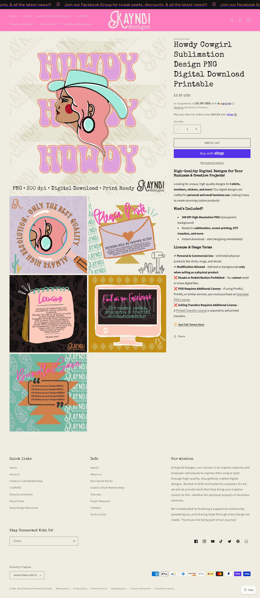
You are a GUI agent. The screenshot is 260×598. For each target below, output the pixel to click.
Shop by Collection (21, 494)
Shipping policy (119, 588)
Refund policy (62, 588)
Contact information (140, 588)
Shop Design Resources (24, 507)
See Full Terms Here (191, 325)
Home (13, 467)
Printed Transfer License (191, 310)
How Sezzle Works (101, 481)
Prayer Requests (100, 501)
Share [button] (181, 336)
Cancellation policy (164, 588)
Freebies (95, 507)
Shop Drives (17, 501)
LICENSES (15, 487)
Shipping (178, 107)
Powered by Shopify (42, 588)
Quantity (178, 121)
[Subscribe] (73, 541)
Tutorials (95, 494)
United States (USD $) (25, 575)
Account (15, 474)
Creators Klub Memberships (107, 487)
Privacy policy (80, 588)
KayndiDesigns (24, 588)
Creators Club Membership (26, 481)
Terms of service (99, 588)
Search (94, 467)
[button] (54, 16)
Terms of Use (98, 514)
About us (96, 474)
